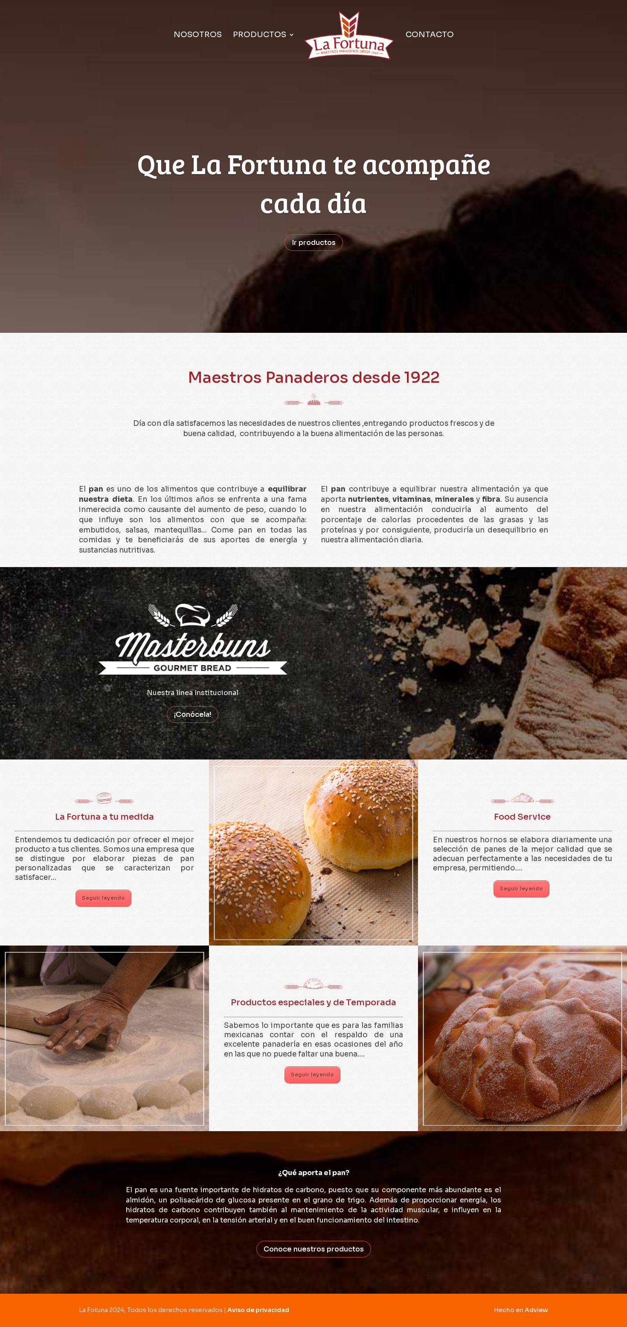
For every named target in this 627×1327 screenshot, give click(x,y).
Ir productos (314, 242)
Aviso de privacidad (258, 1310)
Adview (536, 1310)
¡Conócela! (192, 714)
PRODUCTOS (259, 35)
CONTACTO (430, 35)
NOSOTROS (198, 35)
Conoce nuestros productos (314, 1249)
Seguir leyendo (103, 898)
